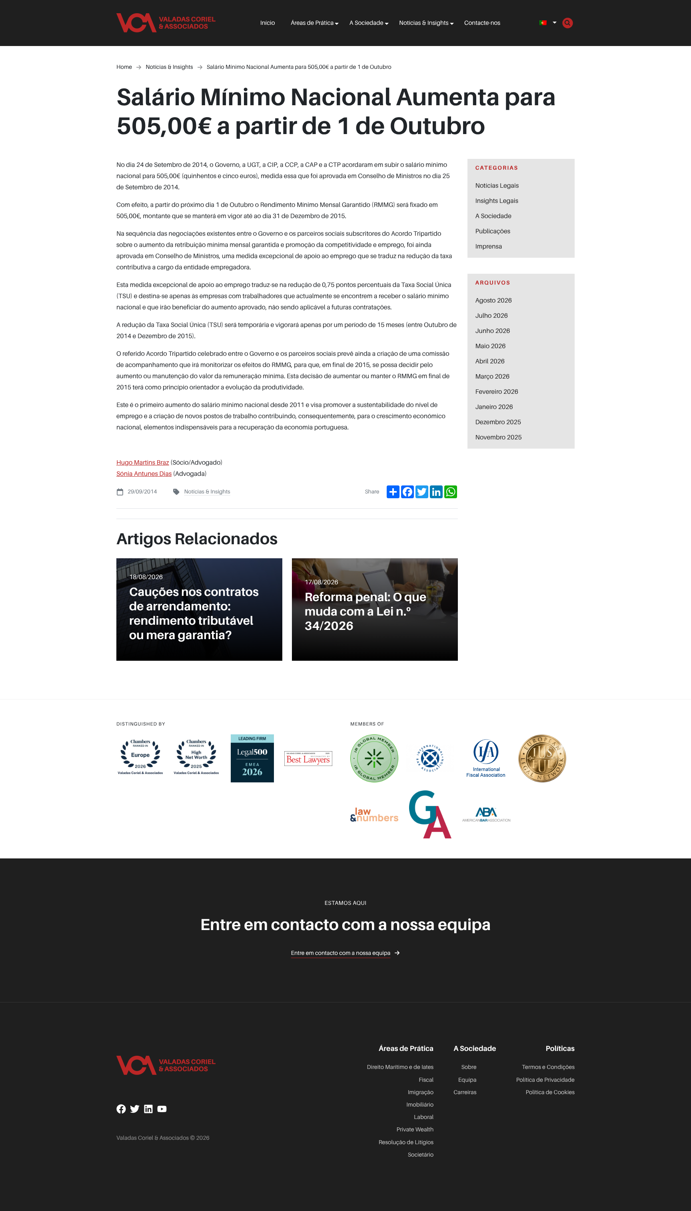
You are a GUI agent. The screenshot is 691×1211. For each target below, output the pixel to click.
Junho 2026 (492, 331)
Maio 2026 (490, 346)
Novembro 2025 (498, 437)
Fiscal (426, 1080)
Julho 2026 (491, 315)
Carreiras (464, 1092)
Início (267, 22)
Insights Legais (496, 200)
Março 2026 (492, 376)
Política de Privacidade (545, 1080)
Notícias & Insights (423, 22)
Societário (421, 1154)
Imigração (420, 1092)
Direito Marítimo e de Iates (400, 1067)
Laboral (423, 1117)
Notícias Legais (497, 185)
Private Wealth (415, 1129)
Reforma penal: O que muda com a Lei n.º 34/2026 (366, 611)
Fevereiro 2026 (496, 391)
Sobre (468, 1067)
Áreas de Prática (312, 22)
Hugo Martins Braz (142, 462)
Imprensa (488, 246)
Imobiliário (419, 1104)
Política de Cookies (550, 1092)
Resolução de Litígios (406, 1142)
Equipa (467, 1080)
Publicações (493, 231)
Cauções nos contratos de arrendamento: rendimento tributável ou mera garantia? (194, 613)
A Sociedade (366, 22)
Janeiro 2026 (494, 407)
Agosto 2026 (493, 300)
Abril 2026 (490, 361)
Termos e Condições (548, 1067)
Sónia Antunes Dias (144, 473)
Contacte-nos (482, 22)
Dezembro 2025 (498, 422)
